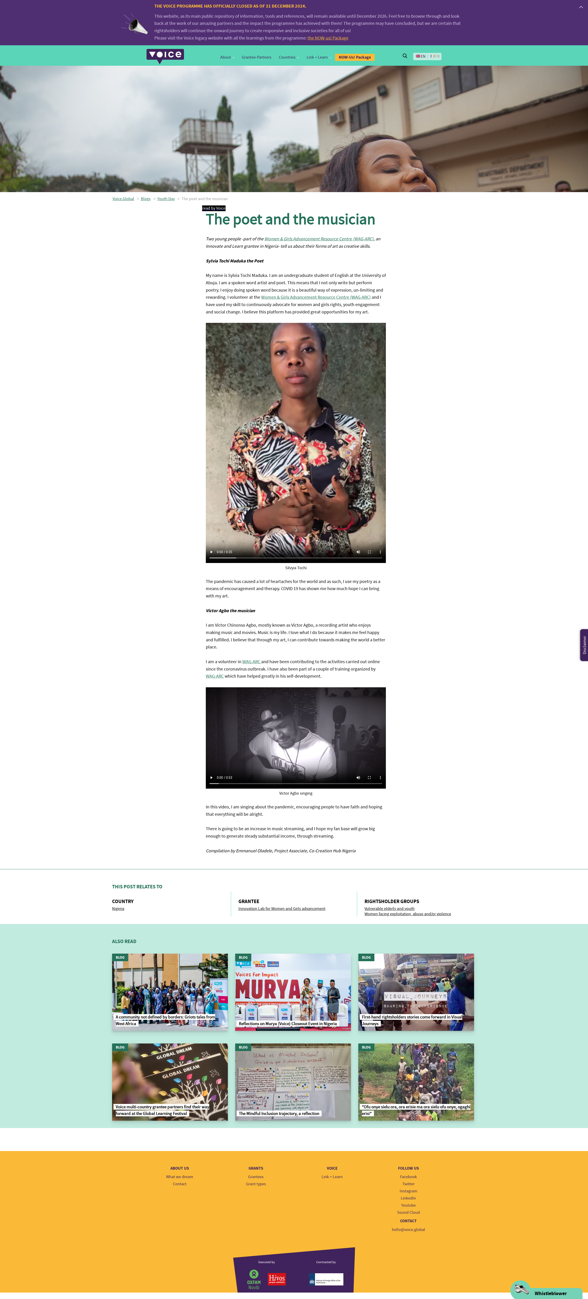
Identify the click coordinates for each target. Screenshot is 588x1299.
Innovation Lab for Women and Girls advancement (281, 908)
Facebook (408, 1177)
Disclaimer (584, 645)
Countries (287, 57)
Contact (180, 1184)
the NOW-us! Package (328, 38)
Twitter (408, 1184)
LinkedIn (408, 1198)
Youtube (408, 1205)
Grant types (256, 1184)
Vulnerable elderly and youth (390, 908)
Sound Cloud (408, 1212)
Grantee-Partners (256, 57)
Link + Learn (317, 57)
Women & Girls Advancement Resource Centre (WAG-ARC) (318, 239)
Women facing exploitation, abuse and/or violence (408, 914)
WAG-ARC (251, 662)
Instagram (408, 1191)
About (225, 57)
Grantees (256, 1177)
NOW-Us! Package (355, 57)
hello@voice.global (408, 1229)
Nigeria (118, 908)
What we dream (179, 1177)
